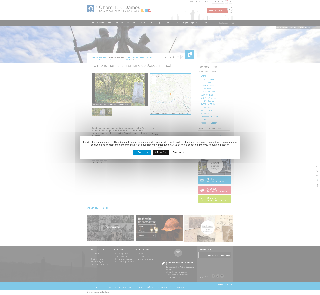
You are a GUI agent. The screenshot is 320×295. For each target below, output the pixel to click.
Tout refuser (161, 152)
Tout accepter (143, 152)
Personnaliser (179, 152)
